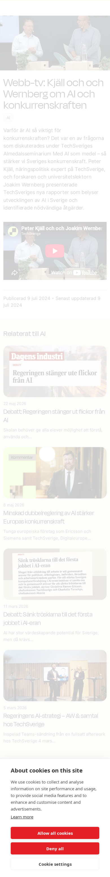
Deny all (55, 848)
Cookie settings (55, 864)
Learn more (22, 817)
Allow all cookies (55, 833)
